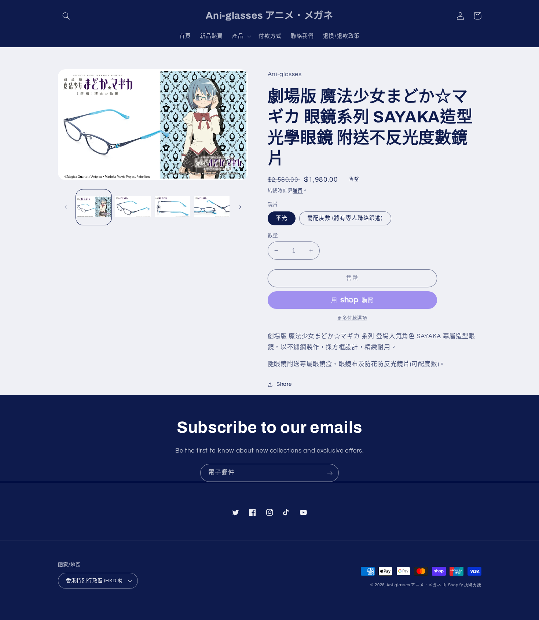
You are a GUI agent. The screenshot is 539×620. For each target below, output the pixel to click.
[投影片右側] (240, 207)
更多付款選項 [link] (352, 318)
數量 (273, 235)
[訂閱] (330, 473)
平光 (281, 218)
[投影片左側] (66, 207)
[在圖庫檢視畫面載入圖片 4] (212, 207)
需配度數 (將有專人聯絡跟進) (345, 218)
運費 (297, 190)
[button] (66, 15)
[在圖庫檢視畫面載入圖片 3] (172, 207)
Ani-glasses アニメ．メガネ (413, 585)
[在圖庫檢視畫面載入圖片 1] (93, 207)
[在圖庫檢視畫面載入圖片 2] (133, 207)
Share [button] (284, 384)
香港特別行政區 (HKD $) (94, 580)
